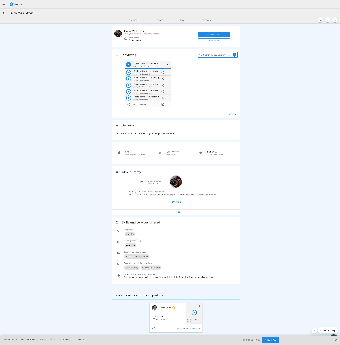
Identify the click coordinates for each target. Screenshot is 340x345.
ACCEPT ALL (270, 340)
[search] (200, 54)
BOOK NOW (214, 40)
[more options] (168, 72)
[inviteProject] (320, 19)
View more (176, 202)
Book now (182, 328)
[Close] (336, 340)
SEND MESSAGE (214, 34)
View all (233, 114)
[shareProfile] (335, 19)
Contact (195, 328)
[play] (129, 72)
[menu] (3, 4)
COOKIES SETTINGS (251, 340)
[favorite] (327, 19)
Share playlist (138, 104)
